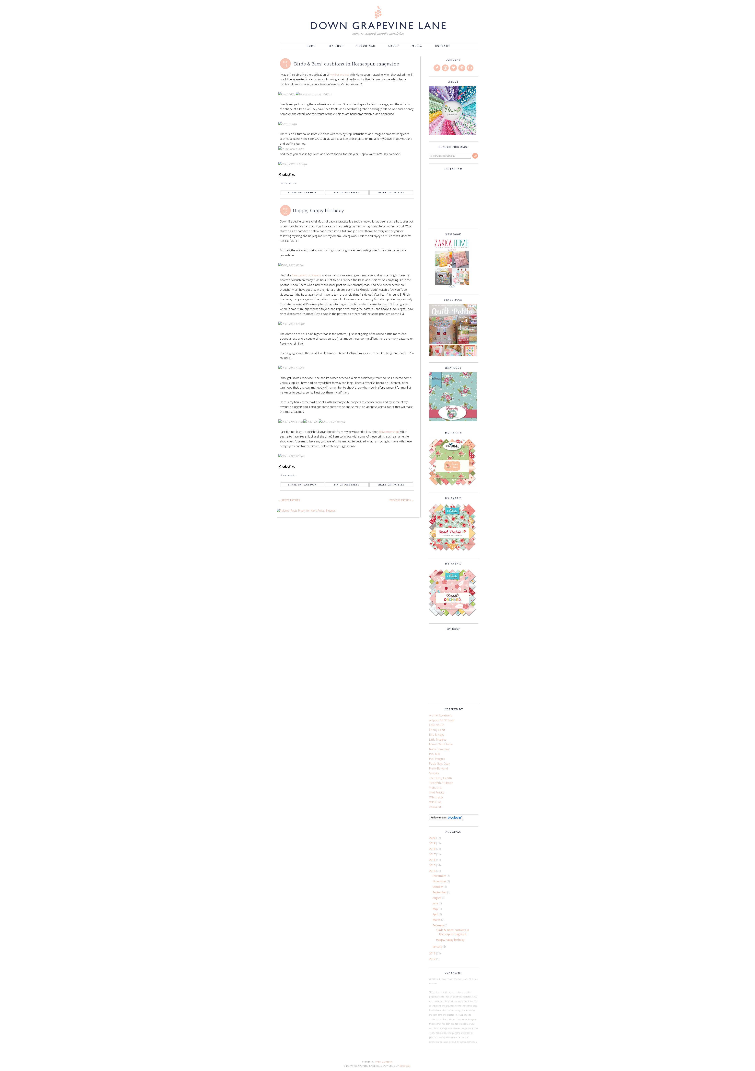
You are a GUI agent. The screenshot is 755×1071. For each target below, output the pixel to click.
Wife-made (436, 797)
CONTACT (442, 45)
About (393, 45)
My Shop (336, 45)
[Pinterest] (462, 68)
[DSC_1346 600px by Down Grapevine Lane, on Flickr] (292, 324)
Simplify (434, 773)
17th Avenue (383, 1062)
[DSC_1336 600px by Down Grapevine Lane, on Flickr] (292, 265)
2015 (432, 865)
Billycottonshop (389, 432)
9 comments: (289, 475)
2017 (432, 854)
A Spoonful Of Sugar (442, 720)
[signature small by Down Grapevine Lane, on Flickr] (288, 177)
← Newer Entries (289, 500)
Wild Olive (435, 802)
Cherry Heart (437, 730)
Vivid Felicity (436, 792)
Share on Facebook (302, 192)
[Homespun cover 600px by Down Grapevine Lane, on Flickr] (314, 94)
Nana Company (439, 749)
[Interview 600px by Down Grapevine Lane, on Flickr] (292, 149)
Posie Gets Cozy (439, 763)
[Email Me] (470, 68)
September (440, 892)
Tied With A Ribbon (441, 783)
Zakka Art (435, 807)
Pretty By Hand (438, 768)
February (439, 925)
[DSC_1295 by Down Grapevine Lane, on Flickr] (312, 422)
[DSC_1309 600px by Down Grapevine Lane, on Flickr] (292, 422)
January (438, 946)
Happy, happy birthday (318, 210)
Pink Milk (434, 754)
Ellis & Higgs (436, 734)
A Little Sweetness (440, 715)
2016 (432, 860)
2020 (432, 838)
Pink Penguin (437, 759)
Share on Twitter (391, 192)
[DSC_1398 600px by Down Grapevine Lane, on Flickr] (292, 456)
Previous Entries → (401, 500)
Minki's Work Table (441, 744)
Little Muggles (437, 739)
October (438, 887)
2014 (432, 871)
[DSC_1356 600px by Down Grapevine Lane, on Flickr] (292, 368)
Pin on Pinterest (346, 192)
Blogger (405, 1065)
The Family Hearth (440, 778)
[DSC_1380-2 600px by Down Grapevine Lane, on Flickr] (294, 164)
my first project (340, 74)
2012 (432, 959)
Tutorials (365, 45)
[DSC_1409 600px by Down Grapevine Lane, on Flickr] (332, 422)
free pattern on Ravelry (306, 275)
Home (311, 45)
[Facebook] (437, 68)
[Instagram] (445, 68)
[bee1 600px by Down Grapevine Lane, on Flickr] (288, 94)
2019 (432, 843)
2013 (432, 953)
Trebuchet (435, 788)
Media (417, 45)
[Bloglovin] (454, 68)
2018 (432, 849)
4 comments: (289, 183)
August (437, 898)
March (437, 920)
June (436, 903)
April (436, 914)
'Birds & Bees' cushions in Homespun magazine (346, 64)
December (440, 876)
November (440, 881)
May (436, 909)
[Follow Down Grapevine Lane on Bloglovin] (446, 819)
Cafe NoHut (436, 725)
